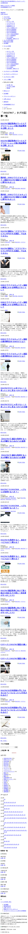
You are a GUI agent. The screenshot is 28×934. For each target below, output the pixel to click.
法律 (5, 782)
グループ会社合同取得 (13, 34)
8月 (15, 805)
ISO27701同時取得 (11, 32)
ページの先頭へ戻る (6, 901)
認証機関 (6, 790)
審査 (6, 296)
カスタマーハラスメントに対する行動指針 (15, 910)
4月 (9, 802)
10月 (10, 805)
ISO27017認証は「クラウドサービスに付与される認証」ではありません (14, 233)
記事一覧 (11, 133)
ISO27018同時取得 (11, 30)
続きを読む (4, 171)
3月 (11, 802)
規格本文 (6, 787)
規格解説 (6, 788)
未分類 (5, 780)
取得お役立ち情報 (8, 41)
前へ (2, 740)
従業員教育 (7, 777)
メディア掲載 (7, 79)
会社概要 (6, 43)
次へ (6, 740)
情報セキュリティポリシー (11, 909)
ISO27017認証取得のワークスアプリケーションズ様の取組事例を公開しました (13, 126)
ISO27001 (17, 188)
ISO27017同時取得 (11, 29)
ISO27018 (13, 498)
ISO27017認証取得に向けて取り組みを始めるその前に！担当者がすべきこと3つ (13, 593)
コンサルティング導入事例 (11, 71)
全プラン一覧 (10, 21)
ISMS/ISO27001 (8, 758)
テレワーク (7, 768)
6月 (5, 802)
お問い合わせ (4, 14)
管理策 (5, 784)
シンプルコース (11, 23)
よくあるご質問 (11, 86)
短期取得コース (11, 26)
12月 (5, 805)
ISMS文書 (6, 761)
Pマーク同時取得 (11, 35)
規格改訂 (6, 785)
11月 (7, 805)
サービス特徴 (7, 18)
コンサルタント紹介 (9, 76)
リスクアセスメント (9, 771)
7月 (17, 805)
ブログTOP (6, 17)
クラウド (20, 134)
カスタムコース (11, 24)
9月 (13, 805)
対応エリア (7, 90)
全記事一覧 (10, 85)
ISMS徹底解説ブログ (9, 104)
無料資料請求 (7, 906)
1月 (15, 802)
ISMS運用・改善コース (13, 38)
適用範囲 (6, 791)
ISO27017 (15, 134)
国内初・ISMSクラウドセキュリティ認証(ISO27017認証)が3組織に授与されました (14, 180)
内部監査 (6, 774)
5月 (4, 799)
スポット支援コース (12, 27)
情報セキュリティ (8, 779)
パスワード (7, 770)
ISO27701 (6, 765)
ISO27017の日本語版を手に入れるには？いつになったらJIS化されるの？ (14, 692)
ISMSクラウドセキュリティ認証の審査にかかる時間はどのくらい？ (14, 287)
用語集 (8, 88)
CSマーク (17, 650)
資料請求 (3, 12)
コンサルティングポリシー (11, 74)
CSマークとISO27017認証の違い (14, 644)
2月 (13, 802)
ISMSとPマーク (8, 759)
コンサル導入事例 (8, 40)
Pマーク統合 (10, 37)
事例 (6, 134)
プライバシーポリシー (10, 96)
